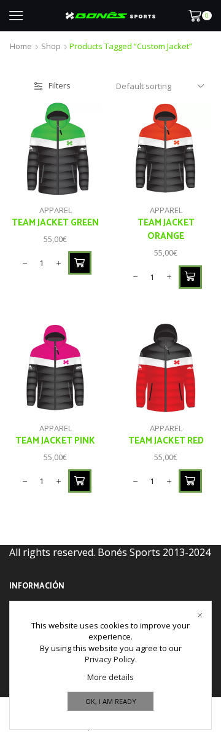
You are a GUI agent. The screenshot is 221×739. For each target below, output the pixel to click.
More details (110, 676)
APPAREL (55, 210)
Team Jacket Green (55, 223)
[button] (79, 263)
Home (21, 46)
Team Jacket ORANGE (166, 229)
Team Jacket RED (166, 441)
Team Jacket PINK (55, 441)
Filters (59, 85)
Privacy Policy (110, 659)
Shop (51, 46)
